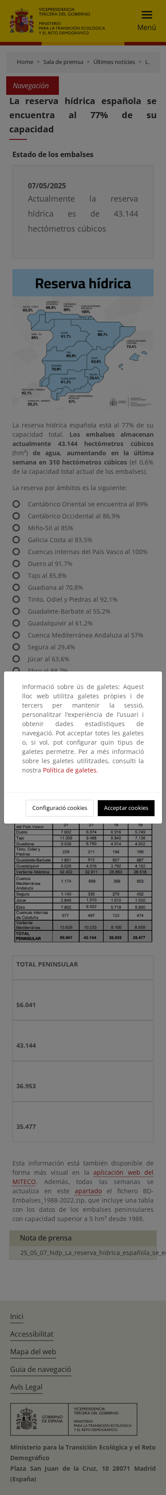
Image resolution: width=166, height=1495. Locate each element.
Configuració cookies (59, 808)
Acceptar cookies (126, 808)
